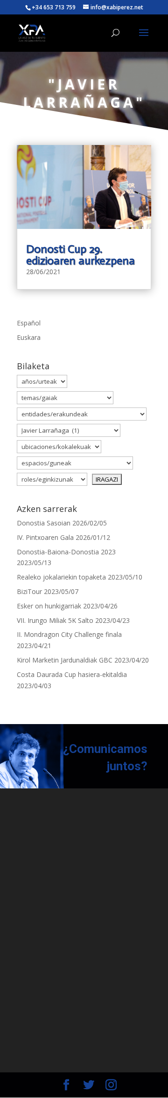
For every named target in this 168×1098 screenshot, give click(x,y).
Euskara (29, 337)
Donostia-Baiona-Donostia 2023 (66, 551)
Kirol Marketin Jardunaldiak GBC (64, 660)
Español (29, 322)
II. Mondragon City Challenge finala (69, 634)
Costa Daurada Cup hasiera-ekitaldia (72, 674)
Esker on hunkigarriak (49, 605)
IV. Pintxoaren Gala (45, 537)
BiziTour (29, 591)
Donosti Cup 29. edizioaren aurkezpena (80, 254)
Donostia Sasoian (43, 522)
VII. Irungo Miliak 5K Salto (55, 620)
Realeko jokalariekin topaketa (61, 577)
